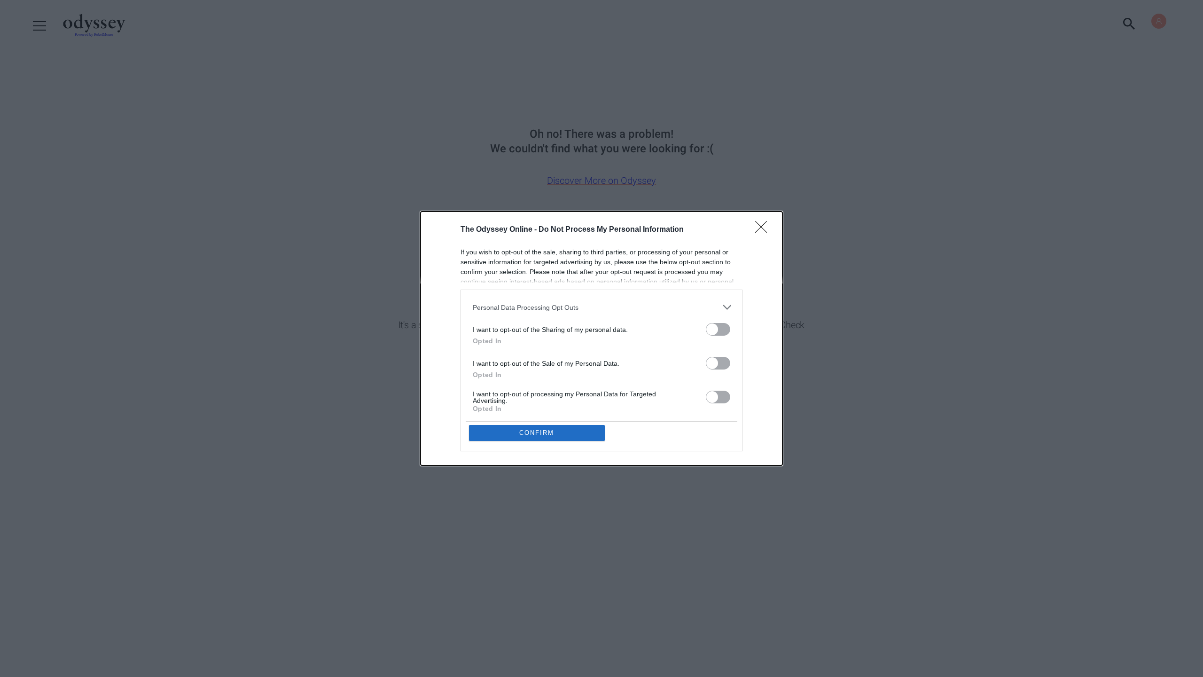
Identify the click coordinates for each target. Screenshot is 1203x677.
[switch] (718, 329)
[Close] (764, 230)
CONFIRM (536, 432)
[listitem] (601, 307)
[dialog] (601, 338)
